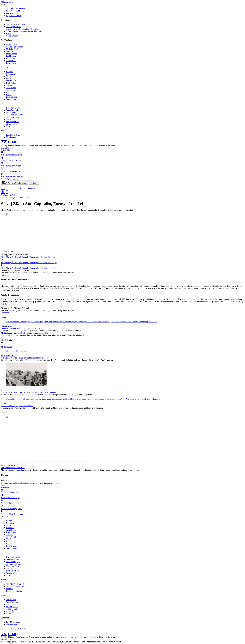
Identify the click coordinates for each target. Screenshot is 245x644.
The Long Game (13, 117)
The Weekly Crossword (15, 629)
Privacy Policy (12, 606)
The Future (10, 90)
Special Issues (11, 99)
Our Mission (11, 600)
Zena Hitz (10, 51)
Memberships (11, 137)
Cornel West (11, 60)
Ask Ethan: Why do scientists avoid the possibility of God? (24, 358)
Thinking (10, 76)
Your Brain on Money (15, 11)
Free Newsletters (13, 135)
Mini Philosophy (13, 112)
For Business (6, 195)
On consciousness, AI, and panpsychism (17, 405)
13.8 (8, 126)
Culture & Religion (8, 197)
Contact (9, 604)
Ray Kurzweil (11, 58)
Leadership (10, 78)
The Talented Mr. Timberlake (12, 468)
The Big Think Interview (16, 9)
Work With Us (12, 602)
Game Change (12, 36)
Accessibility (11, 611)
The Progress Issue (13, 27)
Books (3, 390)
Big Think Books (13, 108)
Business (9, 71)
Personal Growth (8, 465)
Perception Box (12, 122)
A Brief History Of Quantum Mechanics (22, 29)
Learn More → (7, 148)
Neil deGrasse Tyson (14, 47)
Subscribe (16, 195)
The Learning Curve (14, 115)
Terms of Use (11, 609)
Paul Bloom (11, 56)
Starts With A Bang (14, 110)
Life (7, 92)
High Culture (11, 83)
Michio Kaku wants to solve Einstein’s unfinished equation (24, 333)
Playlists (9, 13)
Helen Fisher (11, 63)
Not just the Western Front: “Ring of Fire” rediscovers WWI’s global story (31, 392)
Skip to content (7, 2)
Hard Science (11, 97)
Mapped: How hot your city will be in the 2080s (20, 328)
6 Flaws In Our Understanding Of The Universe (25, 31)
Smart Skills (11, 81)
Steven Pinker (11, 54)
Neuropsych (11, 74)
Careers (9, 613)
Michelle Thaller (12, 49)
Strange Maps (11, 124)
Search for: (5, 179)
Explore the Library (14, 16)
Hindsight (10, 33)
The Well (10, 119)
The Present (11, 88)
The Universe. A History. (16, 24)
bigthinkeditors (7, 251)
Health (8, 94)
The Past (9, 85)
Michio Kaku (11, 44)
